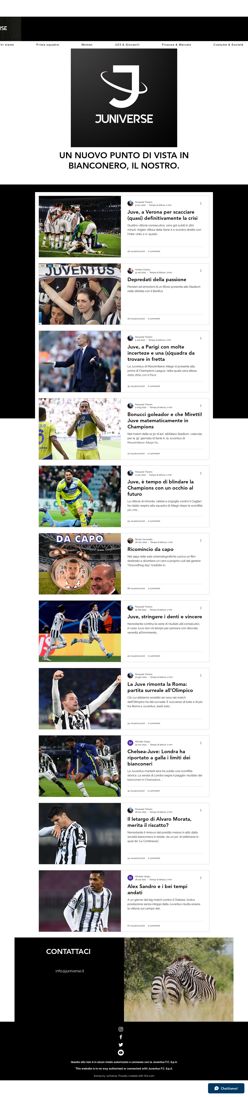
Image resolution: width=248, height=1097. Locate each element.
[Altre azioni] (202, 203)
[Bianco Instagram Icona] (121, 1029)
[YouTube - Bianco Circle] (121, 1053)
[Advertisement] (66, 8)
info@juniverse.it (70, 971)
